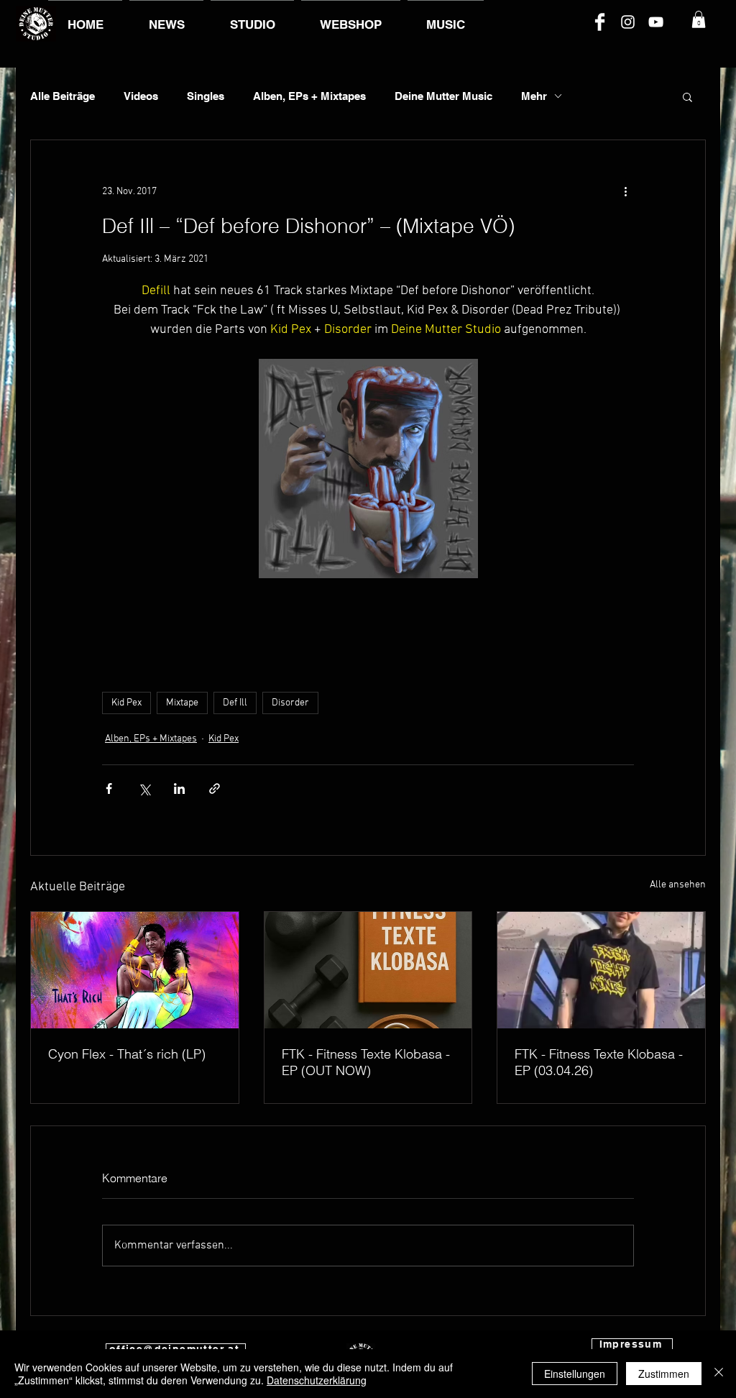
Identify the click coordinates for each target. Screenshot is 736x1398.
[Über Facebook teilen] (109, 788)
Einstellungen (574, 1373)
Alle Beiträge (62, 96)
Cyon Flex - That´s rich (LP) (127, 1054)
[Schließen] (718, 1373)
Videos (141, 96)
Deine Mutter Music (443, 96)
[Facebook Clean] (600, 22)
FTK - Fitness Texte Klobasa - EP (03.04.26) (599, 1062)
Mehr (534, 96)
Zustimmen (663, 1373)
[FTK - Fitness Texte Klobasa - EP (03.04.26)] (601, 970)
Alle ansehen (678, 885)
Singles (205, 96)
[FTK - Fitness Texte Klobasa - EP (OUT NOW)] (368, 970)
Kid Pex (126, 703)
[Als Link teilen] (214, 788)
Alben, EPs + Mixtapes (309, 96)
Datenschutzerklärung (317, 1380)
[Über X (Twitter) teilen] (144, 788)
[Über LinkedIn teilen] (179, 788)
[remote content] (368, 632)
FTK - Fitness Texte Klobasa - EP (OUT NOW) (366, 1062)
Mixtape (182, 703)
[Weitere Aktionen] (625, 192)
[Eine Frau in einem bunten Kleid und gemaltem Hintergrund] (135, 970)
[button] (698, 19)
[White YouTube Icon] (656, 22)
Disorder (290, 703)
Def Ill (235, 703)
